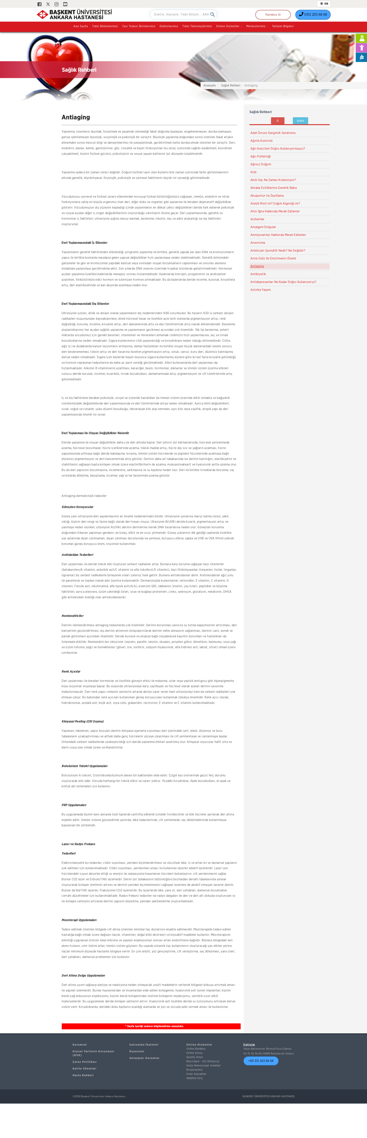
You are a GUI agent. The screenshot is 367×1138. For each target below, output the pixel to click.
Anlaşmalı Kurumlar (144, 1058)
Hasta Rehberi (83, 1075)
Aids (253, 172)
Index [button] (300, 120)
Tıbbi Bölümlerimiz (105, 26)
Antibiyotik (258, 274)
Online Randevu (196, 1049)
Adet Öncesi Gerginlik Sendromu (273, 133)
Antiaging (257, 266)
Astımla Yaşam (260, 289)
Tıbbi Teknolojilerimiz (197, 26)
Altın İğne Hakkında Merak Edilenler (275, 211)
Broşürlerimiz (194, 1070)
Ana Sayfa (80, 26)
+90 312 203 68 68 (261, 1060)
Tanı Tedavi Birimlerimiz (138, 26)
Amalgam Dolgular (263, 227)
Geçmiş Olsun (194, 1057)
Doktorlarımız (169, 26)
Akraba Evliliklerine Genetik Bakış (273, 187)
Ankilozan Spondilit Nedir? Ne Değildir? (277, 250)
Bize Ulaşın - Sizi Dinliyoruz (203, 1061)
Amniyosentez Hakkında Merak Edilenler (278, 234)
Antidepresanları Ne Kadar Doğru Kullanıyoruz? (283, 282)
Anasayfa (209, 85)
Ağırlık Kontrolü (261, 140)
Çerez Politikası (85, 1062)
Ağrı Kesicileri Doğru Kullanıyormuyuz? (277, 148)
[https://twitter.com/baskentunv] (48, 4)
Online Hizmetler (199, 1044)
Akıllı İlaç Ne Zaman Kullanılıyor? (273, 180)
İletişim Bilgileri (283, 26)
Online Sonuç (194, 1053)
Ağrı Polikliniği (260, 156)
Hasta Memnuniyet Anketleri (203, 1065)
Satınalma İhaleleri (144, 1044)
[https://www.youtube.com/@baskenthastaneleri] (65, 4)
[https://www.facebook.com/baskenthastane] (39, 4)
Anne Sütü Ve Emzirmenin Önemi (273, 258)
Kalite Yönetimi (85, 1068)
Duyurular (137, 1051)
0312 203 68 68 (315, 14)
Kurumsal (80, 1044)
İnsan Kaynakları (196, 1074)
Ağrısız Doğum (260, 164)
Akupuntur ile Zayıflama (267, 195)
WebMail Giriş (194, 1078)
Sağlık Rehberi (230, 85)
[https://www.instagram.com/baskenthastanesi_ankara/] (56, 4)
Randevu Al (273, 14)
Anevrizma (257, 242)
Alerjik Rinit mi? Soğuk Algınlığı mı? (275, 203)
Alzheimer (257, 219)
